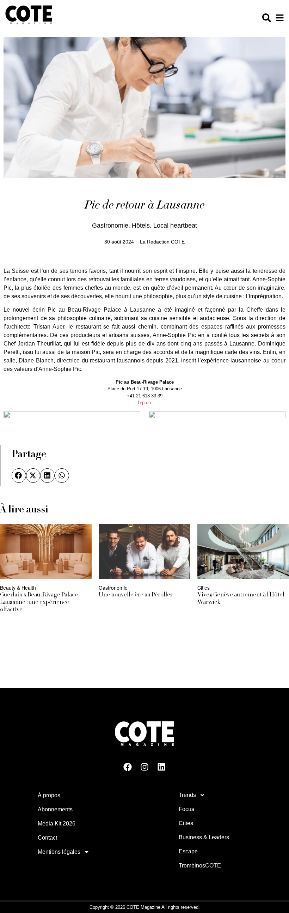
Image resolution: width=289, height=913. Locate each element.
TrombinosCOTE (200, 865)
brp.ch (144, 403)
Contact (47, 837)
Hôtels (141, 225)
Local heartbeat (175, 225)
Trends (187, 795)
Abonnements (55, 809)
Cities (186, 823)
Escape (188, 851)
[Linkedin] (161, 766)
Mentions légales (59, 851)
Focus (186, 809)
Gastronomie (110, 225)
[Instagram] (144, 766)
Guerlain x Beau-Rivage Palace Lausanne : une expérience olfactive (39, 602)
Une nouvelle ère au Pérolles (136, 595)
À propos (49, 795)
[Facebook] (128, 766)
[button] (19, 475)
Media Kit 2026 (56, 823)
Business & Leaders (204, 837)
